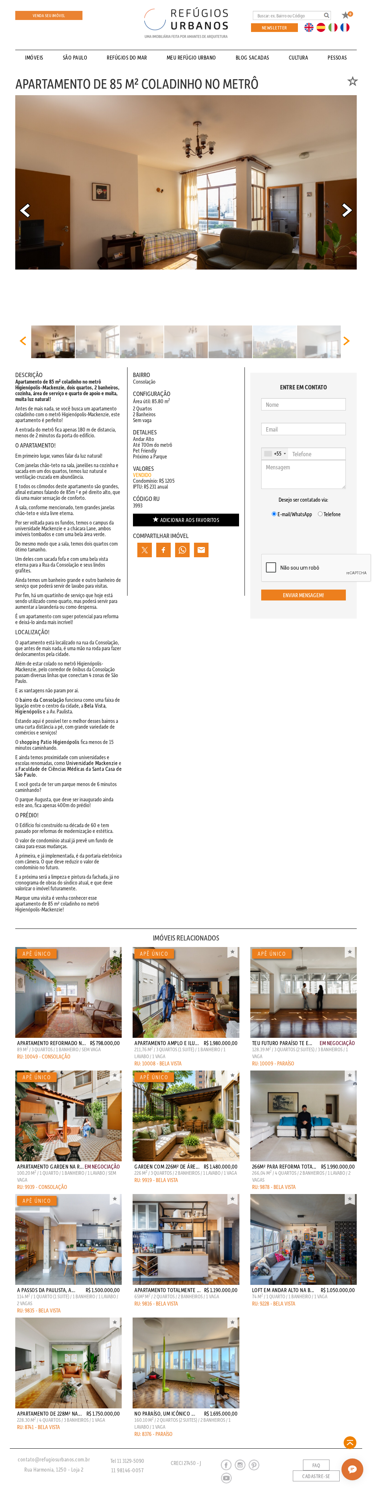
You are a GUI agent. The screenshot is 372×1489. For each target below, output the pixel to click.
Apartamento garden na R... (50, 1166)
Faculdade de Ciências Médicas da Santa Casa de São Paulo (68, 771)
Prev (25, 210)
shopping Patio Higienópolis (50, 741)
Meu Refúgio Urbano (191, 57)
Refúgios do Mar (127, 57)
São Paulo (75, 57)
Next (347, 210)
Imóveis (34, 57)
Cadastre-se (316, 1476)
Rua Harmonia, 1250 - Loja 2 (54, 1469)
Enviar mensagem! (303, 595)
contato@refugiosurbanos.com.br (54, 1459)
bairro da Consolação (42, 699)
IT (335, 27)
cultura (298, 57)
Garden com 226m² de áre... (166, 1166)
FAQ (316, 1465)
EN (311, 27)
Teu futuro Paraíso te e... (282, 1043)
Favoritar (115, 952)
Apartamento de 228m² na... (49, 1413)
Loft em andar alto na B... (283, 1290)
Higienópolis (28, 711)
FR (346, 27)
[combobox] (275, 454)
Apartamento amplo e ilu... (166, 1043)
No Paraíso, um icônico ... (164, 1413)
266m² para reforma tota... (284, 1166)
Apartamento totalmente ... (167, 1290)
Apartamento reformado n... (51, 1043)
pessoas (337, 57)
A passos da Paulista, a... (46, 1290)
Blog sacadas (252, 57)
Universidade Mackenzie (92, 762)
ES (323, 27)
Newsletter (274, 27)
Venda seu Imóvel (49, 15)
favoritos (189, 519)
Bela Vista (94, 705)
